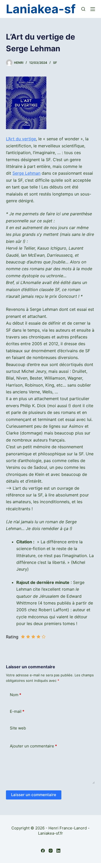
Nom (15, 694)
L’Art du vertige (21, 138)
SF (55, 63)
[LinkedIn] (58, 851)
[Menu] (92, 9)
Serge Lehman (26, 173)
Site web (18, 728)
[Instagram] (51, 851)
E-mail (17, 711)
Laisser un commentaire (33, 794)
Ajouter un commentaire (33, 746)
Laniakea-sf (41, 9)
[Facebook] (43, 851)
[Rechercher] (83, 9)
